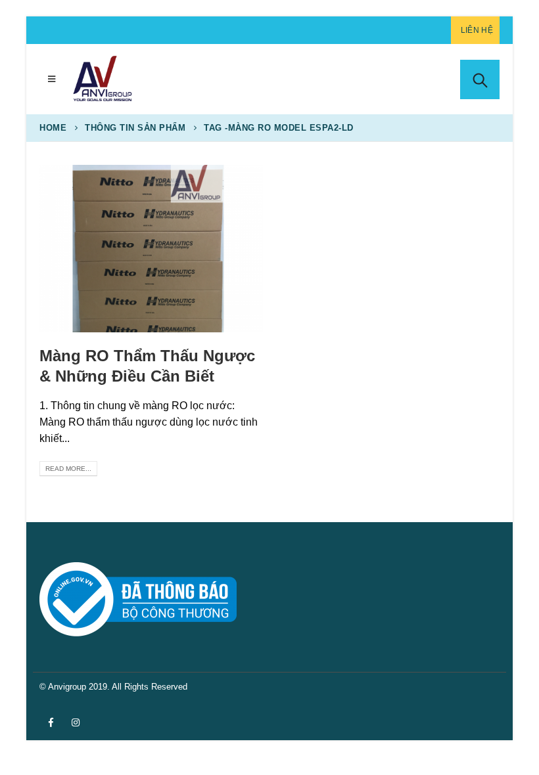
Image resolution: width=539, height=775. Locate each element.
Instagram (75, 722)
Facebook (50, 722)
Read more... (68, 468)
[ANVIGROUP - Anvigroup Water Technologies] (102, 79)
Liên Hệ (477, 30)
